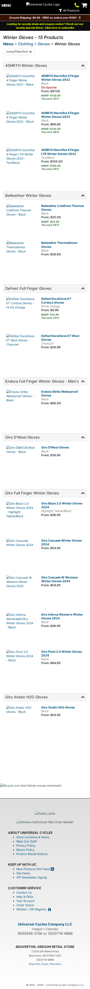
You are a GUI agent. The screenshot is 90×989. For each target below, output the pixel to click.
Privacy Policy (26, 845)
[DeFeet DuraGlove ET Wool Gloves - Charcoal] (20, 348)
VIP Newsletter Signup (31, 877)
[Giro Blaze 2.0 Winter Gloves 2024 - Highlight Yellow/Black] (20, 516)
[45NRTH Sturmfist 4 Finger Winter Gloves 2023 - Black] (20, 125)
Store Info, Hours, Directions (45, 964)
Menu (8, 44)
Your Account (25, 901)
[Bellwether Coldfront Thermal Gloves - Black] (20, 218)
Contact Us (24, 892)
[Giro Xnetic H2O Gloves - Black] (20, 720)
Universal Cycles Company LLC (45, 924)
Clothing (25, 44)
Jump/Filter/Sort (17, 51)
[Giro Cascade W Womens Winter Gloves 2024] (20, 590)
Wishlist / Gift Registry (32, 909)
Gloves (44, 44)
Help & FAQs (24, 896)
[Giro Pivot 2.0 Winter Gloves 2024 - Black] (20, 664)
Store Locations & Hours (32, 837)
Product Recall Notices (32, 854)
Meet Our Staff (26, 841)
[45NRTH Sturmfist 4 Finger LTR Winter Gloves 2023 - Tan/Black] (20, 162)
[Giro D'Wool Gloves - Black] (20, 460)
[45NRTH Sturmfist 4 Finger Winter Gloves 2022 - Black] (20, 88)
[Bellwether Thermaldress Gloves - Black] (20, 255)
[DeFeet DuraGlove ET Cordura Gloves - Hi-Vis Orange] (20, 311)
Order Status (25, 905)
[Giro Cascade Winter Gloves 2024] (20, 553)
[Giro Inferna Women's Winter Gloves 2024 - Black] (20, 627)
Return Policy (25, 849)
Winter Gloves (67, 44)
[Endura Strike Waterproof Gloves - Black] (20, 404)
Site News (23, 873)
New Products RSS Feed (33, 869)
